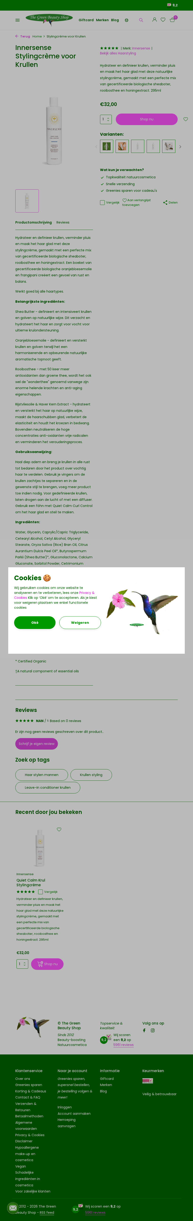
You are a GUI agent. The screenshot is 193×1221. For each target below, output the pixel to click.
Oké (34, 622)
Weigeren (80, 622)
